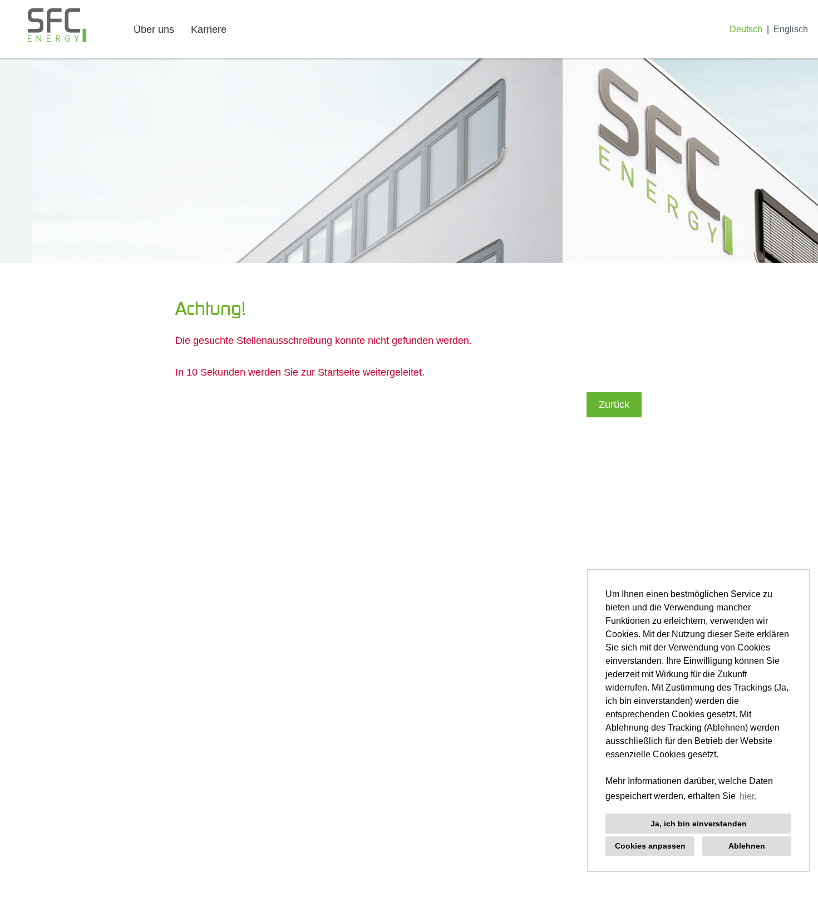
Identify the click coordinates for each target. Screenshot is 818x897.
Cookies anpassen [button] (650, 845)
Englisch (790, 29)
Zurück (614, 404)
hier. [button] (748, 796)
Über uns (154, 29)
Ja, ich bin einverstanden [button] (699, 823)
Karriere (208, 29)
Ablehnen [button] (746, 845)
